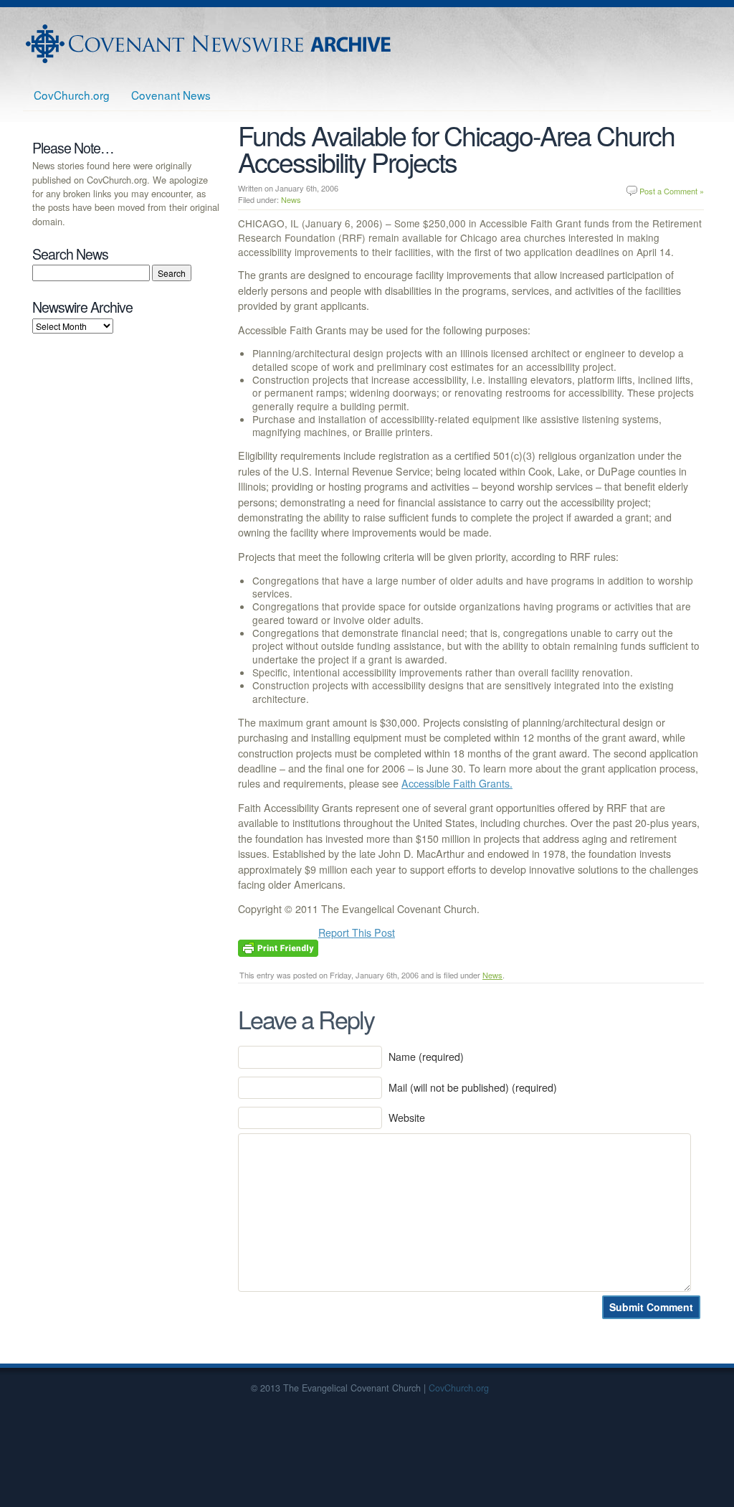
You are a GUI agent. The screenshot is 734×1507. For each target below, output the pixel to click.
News (291, 199)
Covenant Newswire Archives (210, 44)
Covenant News (171, 95)
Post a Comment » (671, 191)
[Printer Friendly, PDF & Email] (278, 947)
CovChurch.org (72, 95)
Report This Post (356, 932)
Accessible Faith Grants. (457, 783)
